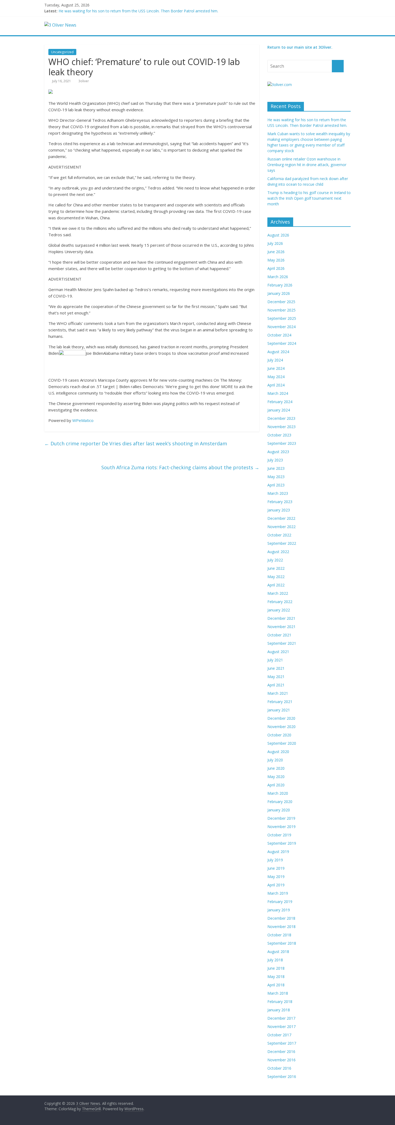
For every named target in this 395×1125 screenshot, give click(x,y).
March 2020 (277, 793)
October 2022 (279, 535)
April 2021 (276, 684)
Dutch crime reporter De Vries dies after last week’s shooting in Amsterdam (135, 443)
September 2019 (281, 843)
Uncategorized (62, 52)
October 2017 (279, 1034)
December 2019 (281, 818)
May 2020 (276, 776)
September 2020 (281, 743)
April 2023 (276, 485)
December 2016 (281, 1051)
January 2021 (278, 709)
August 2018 (278, 951)
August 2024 (278, 351)
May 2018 (276, 976)
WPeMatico (83, 420)
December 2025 (281, 301)
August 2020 (278, 751)
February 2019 (279, 901)
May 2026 (276, 260)
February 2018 (279, 1001)
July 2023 (275, 460)
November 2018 (281, 926)
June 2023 (276, 468)
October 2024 (279, 335)
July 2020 (275, 759)
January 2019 (278, 909)
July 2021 (275, 659)
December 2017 (281, 1018)
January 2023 (278, 510)
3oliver (83, 81)
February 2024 (279, 401)
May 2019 (276, 876)
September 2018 (281, 943)
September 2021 (281, 643)
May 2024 (276, 376)
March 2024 (277, 393)
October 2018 (279, 934)
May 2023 (276, 476)
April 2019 (276, 884)
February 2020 (279, 801)
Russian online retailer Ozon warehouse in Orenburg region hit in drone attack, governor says (306, 164)
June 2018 (276, 968)
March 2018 (277, 993)
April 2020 (276, 784)
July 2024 (275, 360)
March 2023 (277, 493)
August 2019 (278, 851)
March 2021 (277, 693)
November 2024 (281, 326)
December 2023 (281, 418)
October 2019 (279, 834)
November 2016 (281, 1059)
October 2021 (279, 634)
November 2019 (281, 826)
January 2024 (278, 410)
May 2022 (276, 576)
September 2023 (281, 443)
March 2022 (277, 593)
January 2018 (278, 1009)
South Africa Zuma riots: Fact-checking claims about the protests (180, 467)
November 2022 (281, 526)
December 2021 (281, 618)
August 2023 (278, 451)
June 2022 (276, 568)
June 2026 (276, 251)
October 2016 (279, 1068)
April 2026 (276, 268)
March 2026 (277, 276)
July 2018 (275, 959)
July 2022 (275, 559)
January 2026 (278, 293)
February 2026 (279, 285)
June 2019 (276, 868)
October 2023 (279, 435)
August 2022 (278, 551)
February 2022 (279, 601)
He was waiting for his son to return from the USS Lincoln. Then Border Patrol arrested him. (138, 10)
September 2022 (281, 543)
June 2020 (276, 768)
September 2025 (281, 318)
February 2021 (279, 701)
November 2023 (281, 426)
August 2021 (278, 651)
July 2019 (275, 859)
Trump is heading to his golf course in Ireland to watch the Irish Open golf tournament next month (309, 198)
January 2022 (278, 609)
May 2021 (276, 676)
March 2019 (277, 893)
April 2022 (276, 584)
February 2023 (279, 501)
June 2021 (276, 668)
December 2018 (281, 918)
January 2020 (278, 809)
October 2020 (279, 734)
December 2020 (281, 718)
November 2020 (281, 726)
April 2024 (276, 385)
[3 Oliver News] (60, 25)
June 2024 (276, 368)
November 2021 (281, 626)
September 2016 (281, 1076)
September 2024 (281, 343)
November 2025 (281, 310)
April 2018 (276, 984)
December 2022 (281, 518)
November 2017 (281, 1026)
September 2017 (281, 1043)
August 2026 (278, 235)
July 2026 (275, 243)
